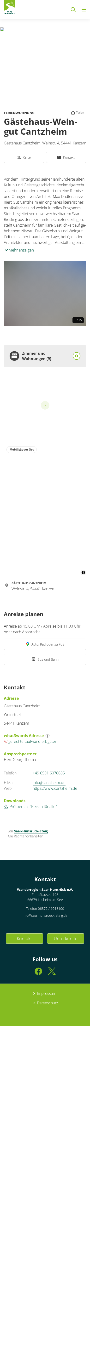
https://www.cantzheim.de (55, 788)
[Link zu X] (52, 973)
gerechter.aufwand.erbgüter (30, 741)
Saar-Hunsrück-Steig (31, 831)
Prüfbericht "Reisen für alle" (33, 806)
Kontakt (24, 938)
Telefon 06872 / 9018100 (45, 908)
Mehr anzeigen (21, 250)
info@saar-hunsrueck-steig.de (45, 915)
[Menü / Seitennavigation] (83, 9)
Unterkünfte (66, 938)
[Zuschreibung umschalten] (83, 572)
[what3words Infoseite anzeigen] (47, 736)
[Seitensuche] (73, 9)
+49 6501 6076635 (49, 773)
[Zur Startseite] (9, 8)
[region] (45, 509)
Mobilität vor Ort (22, 449)
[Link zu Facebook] (38, 973)
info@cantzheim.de (49, 782)
